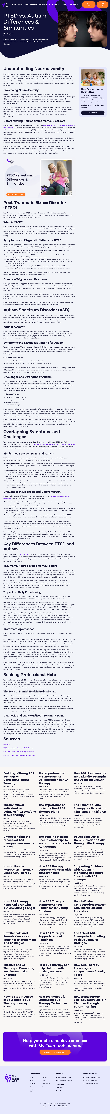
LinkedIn (59, 1090)
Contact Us (33, 1083)
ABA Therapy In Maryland (90, 1083)
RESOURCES (74, 5)
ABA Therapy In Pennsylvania (91, 1077)
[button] (54, 5)
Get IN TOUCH (89, 4)
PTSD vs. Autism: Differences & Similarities (18, 748)
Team (44, 1080)
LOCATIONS (53, 5)
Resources (45, 1087)
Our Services (46, 1083)
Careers (44, 1077)
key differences (22, 554)
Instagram (59, 1087)
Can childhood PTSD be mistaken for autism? (19, 755)
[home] (6, 4)
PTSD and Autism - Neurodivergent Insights (18, 752)
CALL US (102, 4)
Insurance (33, 1087)
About (32, 1080)
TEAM (26, 5)
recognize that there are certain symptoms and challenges (54, 444)
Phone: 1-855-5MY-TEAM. (63, 1077)
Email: (64, 1080)
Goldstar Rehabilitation (34, 1091)
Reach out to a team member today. (55, 1052)
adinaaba (6, 744)
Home (31, 1077)
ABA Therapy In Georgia (90, 1080)
